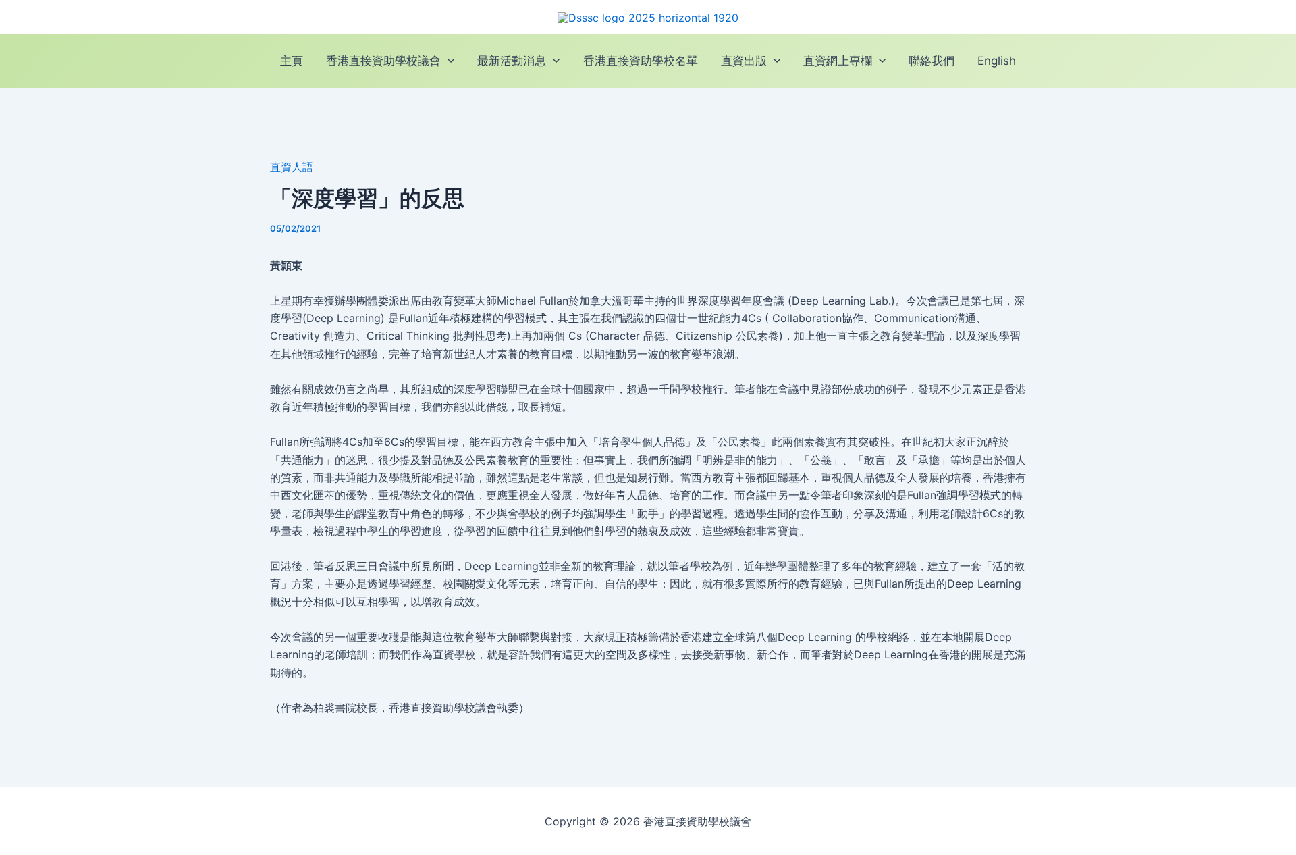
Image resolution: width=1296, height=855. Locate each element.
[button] (447, 61)
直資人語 (291, 167)
